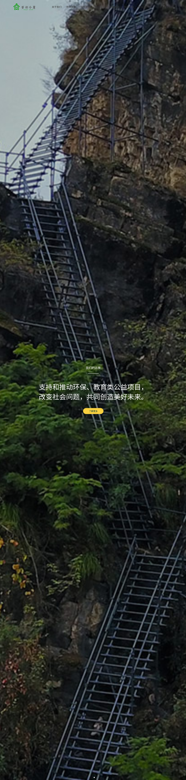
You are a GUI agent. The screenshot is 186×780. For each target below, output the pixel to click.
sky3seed (24, 6)
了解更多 (93, 411)
